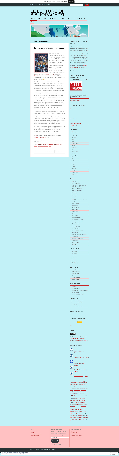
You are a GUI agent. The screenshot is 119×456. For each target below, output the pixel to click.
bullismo (71, 388)
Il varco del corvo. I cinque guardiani (80, 290)
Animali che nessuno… (78, 376)
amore (71, 384)
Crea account (34, 431)
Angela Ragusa (75, 269)
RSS (32, 22)
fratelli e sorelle (74, 398)
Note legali (67, 19)
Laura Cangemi (81, 404)
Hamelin (73, 201)
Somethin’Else (37, 75)
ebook (73, 139)
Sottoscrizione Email (57, 429)
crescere (85, 388)
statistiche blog (75, 172)
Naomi (75, 363)
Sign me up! (55, 440)
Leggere (73, 149)
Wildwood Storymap (49, 74)
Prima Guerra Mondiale (78, 411)
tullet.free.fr (74, 305)
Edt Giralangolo (73, 393)
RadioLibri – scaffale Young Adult (79, 234)
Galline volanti (75, 198)
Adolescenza (73, 382)
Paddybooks (74, 225)
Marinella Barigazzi (76, 277)
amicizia (84, 382)
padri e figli (79, 409)
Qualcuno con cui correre (77, 230)
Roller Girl (74, 286)
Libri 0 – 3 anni (75, 151)
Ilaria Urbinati (75, 253)
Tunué (83, 419)
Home (33, 19)
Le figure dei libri (75, 209)
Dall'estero (74, 137)
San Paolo (75, 415)
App (73, 133)
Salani (78, 413)
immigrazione (72, 402)
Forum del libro (75, 194)
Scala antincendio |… (78, 357)
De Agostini (75, 390)
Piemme (84, 409)
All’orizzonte (76, 352)
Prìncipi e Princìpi (76, 226)
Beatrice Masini (78, 385)
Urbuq (86, 376)
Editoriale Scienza (83, 391)
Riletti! (73, 166)
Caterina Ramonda (58, 152)
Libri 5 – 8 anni (75, 157)
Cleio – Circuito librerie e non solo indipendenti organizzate (79, 186)
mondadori (78, 406)
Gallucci (80, 398)
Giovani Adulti (75, 147)
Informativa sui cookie (21, 453)
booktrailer (44, 137)
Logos (71, 406)
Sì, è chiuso (73, 431)
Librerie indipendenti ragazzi (78, 219)
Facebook (73, 118)
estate (83, 393)
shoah (83, 417)
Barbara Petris (37, 137)
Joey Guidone (75, 257)
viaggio (71, 420)
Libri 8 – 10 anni (75, 159)
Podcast (73, 162)
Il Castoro (82, 400)
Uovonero (86, 419)
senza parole (74, 170)
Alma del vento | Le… (78, 369)
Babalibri (82, 384)
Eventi (73, 141)
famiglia (72, 395)
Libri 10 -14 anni (48, 152)
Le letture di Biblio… (78, 351)
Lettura (85, 404)
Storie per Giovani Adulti (77, 238)
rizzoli (75, 413)
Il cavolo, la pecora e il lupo (78, 294)
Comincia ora (71, 1)
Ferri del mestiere (75, 143)
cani (79, 388)
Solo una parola (75, 292)
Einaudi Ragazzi (79, 393)
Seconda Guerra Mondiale (76, 417)
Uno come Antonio (76, 288)
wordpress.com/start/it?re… (78, 307)
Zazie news (74, 244)
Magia (74, 406)
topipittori (80, 419)
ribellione (71, 413)
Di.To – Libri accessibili (77, 188)
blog (36, 135)
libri (86, 404)
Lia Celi (73, 275)
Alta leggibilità (75, 131)
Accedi (32, 432)
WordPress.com (34, 437)
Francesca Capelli (75, 273)
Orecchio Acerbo (73, 409)
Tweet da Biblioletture (75, 125)
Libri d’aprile (74, 432)
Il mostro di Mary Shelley (76, 435)
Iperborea (76, 402)
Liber (73, 213)
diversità (78, 390)
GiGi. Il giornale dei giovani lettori (79, 199)
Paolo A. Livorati (75, 279)
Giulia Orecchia (76, 400)
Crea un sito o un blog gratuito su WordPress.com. (40, 449)
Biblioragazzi (73, 108)
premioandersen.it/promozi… (78, 301)
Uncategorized (75, 174)
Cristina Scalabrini (76, 271)
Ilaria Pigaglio (75, 251)
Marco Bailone (75, 259)
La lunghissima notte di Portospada (49, 47)
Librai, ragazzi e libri (76, 217)
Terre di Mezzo (73, 419)
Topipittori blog (75, 242)
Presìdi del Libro (75, 228)
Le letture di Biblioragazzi (47, 13)
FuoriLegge (74, 196)
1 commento (37, 152)
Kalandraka (79, 402)
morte (78, 407)
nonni (83, 407)
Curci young (71, 390)
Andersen (74, 181)
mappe (39, 146)
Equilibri (74, 192)
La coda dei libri (75, 205)
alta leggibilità (78, 382)
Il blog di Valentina (76, 203)
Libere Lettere (75, 215)
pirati (50, 146)
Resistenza (84, 411)
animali (73, 384)
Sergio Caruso (75, 260)
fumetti (78, 398)
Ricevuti (52, 152)
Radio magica (75, 232)
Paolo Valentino (44, 146)
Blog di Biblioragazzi (75, 100)
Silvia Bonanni (75, 262)
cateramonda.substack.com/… (78, 303)
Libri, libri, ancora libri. (76, 434)
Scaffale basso (75, 236)
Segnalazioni (74, 168)
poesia (73, 411)
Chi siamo (42, 19)
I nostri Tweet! (75, 123)
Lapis (77, 404)
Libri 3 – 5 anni (75, 155)
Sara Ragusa (84, 415)
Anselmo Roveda (78, 384)
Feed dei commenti (35, 435)
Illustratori (54, 19)
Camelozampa (76, 388)
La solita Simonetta (76, 207)
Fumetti (73, 145)
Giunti (79, 400)
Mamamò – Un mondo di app (78, 221)
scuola (87, 415)
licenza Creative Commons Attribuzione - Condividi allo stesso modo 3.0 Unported (79, 338)
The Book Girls (75, 240)
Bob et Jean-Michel (76, 183)
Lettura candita (75, 211)
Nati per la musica (76, 160)
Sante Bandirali (79, 415)
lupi (72, 406)
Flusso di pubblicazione (36, 434)
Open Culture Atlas (76, 223)
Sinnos (86, 417)
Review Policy (80, 19)
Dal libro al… (74, 135)
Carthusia (81, 388)
